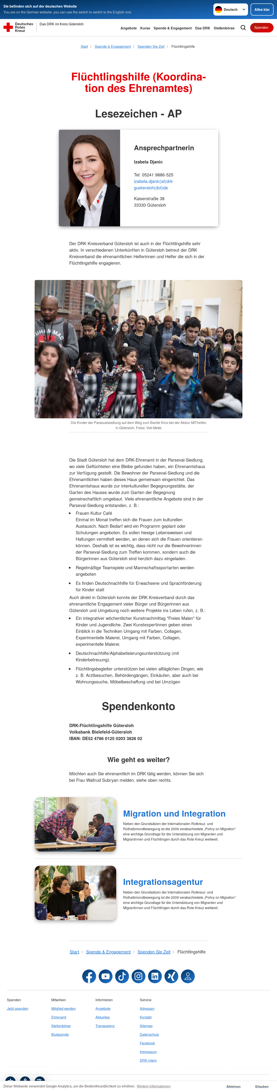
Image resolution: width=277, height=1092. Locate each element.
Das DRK (202, 28)
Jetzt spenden (17, 1008)
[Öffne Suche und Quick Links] (243, 27)
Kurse (145, 28)
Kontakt (145, 1017)
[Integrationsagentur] (75, 893)
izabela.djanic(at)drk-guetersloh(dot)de (154, 184)
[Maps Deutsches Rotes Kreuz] (188, 976)
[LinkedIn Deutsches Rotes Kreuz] (155, 976)
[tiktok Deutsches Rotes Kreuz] (122, 976)
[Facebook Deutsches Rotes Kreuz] (89, 976)
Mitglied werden (63, 1008)
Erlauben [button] (262, 1086)
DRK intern (148, 1060)
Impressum (148, 1051)
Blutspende (60, 1034)
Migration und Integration (174, 813)
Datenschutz (149, 1034)
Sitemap (146, 1025)
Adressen (147, 1008)
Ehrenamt (58, 1017)
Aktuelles (102, 1017)
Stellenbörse (61, 1025)
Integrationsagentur (163, 881)
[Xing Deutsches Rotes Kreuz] (171, 976)
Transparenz (105, 1025)
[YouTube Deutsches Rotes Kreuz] (106, 976)
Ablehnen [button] (233, 1086)
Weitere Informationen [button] (154, 1086)
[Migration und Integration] (75, 824)
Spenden (261, 27)
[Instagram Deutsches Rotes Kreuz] (138, 976)
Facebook (147, 1043)
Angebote (129, 28)
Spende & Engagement (173, 28)
